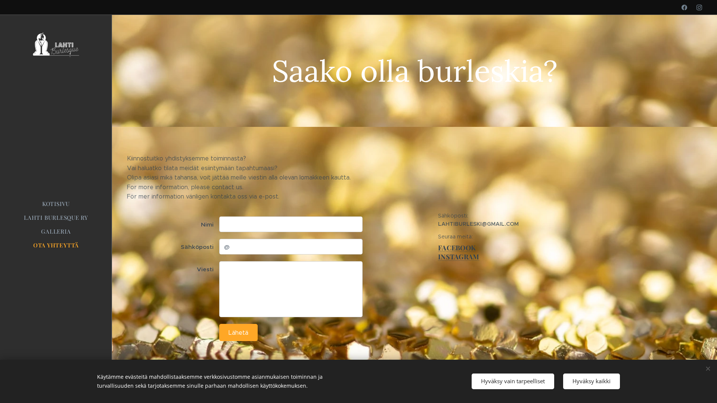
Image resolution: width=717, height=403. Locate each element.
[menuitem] (56, 204)
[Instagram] (699, 7)
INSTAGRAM (458, 256)
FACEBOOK (457, 247)
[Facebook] (684, 7)
